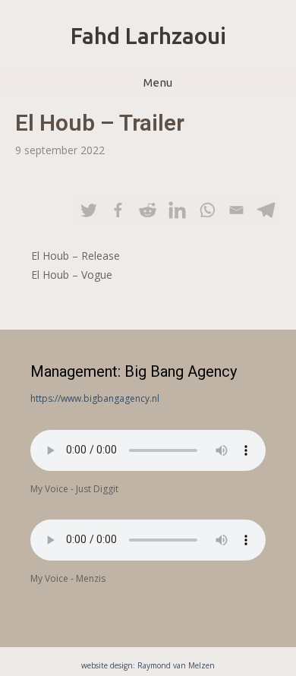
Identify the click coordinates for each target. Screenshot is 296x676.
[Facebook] (118, 210)
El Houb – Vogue (71, 274)
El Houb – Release (75, 255)
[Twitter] (88, 210)
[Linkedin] (177, 210)
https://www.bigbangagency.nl (94, 398)
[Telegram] (266, 210)
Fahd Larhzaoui (148, 36)
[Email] (236, 210)
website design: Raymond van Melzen (148, 665)
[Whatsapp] (207, 210)
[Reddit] (147, 210)
